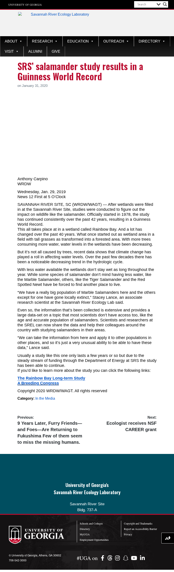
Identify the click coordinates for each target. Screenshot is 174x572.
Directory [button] (149, 41)
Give (56, 51)
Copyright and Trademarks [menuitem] (138, 523)
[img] (103, 558)
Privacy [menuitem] (128, 534)
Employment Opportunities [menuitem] (94, 539)
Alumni (35, 51)
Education (78, 41)
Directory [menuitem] (85, 529)
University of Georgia (25, 4)
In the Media (45, 398)
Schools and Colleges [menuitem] (91, 523)
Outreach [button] (113, 41)
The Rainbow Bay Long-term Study (51, 378)
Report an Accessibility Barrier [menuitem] (140, 529)
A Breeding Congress (38, 383)
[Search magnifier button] (165, 4)
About (11, 41)
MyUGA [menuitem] (85, 534)
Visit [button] (9, 51)
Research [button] (42, 41)
